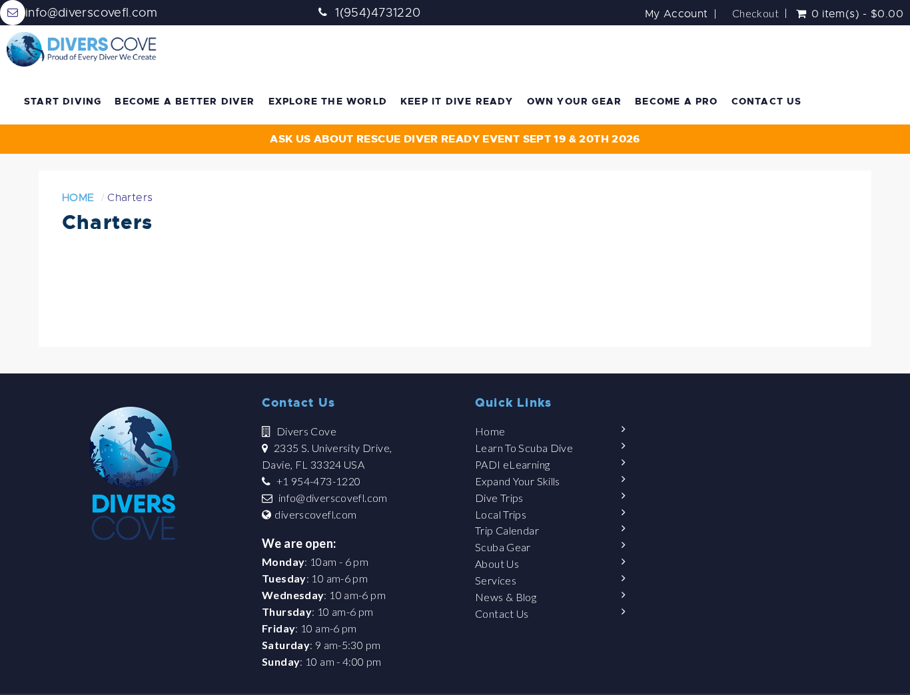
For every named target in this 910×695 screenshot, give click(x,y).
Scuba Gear (503, 547)
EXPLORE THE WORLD (327, 101)
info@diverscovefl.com (333, 497)
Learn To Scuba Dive (524, 447)
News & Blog (505, 596)
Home (78, 197)
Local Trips (500, 514)
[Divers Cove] (82, 49)
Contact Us (502, 613)
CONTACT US (766, 101)
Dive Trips (499, 497)
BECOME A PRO (676, 101)
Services (495, 580)
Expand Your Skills (517, 481)
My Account (676, 14)
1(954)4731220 (377, 12)
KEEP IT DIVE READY (457, 101)
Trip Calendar (507, 530)
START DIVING (62, 101)
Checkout (755, 13)
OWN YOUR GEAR (574, 101)
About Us (497, 563)
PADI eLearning (512, 464)
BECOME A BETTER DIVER (184, 101)
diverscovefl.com (315, 514)
